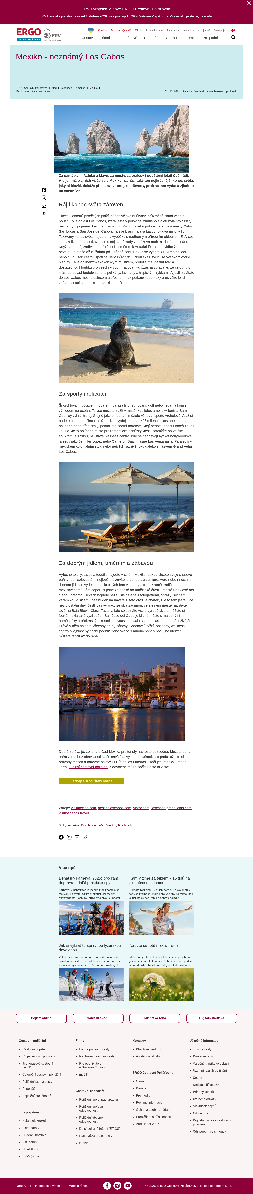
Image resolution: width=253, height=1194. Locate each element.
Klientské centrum (148, 1049)
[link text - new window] (44, 190)
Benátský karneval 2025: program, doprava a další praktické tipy (89, 880)
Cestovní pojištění (96, 38)
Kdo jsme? (204, 30)
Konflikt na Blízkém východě (114, 30)
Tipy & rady (230, 91)
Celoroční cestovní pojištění (41, 1074)
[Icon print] (44, 221)
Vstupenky (29, 1142)
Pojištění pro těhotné (36, 1096)
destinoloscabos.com (114, 808)
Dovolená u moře (203, 91)
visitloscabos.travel (74, 813)
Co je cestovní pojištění (38, 1056)
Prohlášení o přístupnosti (153, 1116)
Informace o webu (47, 1185)
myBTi (83, 1074)
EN (233, 30)
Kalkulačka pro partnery (95, 1135)
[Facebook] (107, 1186)
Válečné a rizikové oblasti (211, 1063)
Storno (171, 38)
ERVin (138, 30)
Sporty (197, 1077)
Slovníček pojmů (204, 1106)
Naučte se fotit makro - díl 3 (153, 945)
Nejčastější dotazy (206, 1084)
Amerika (187, 91)
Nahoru (21, 1185)
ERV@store (30, 1156)
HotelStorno (30, 1149)
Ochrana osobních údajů (153, 1109)
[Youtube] (128, 1186)
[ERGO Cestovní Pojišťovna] (39, 34)
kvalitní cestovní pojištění (88, 767)
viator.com (141, 808)
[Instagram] (117, 1186)
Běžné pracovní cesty (94, 1049)
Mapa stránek (78, 1185)
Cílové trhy (200, 1113)
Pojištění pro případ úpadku (98, 1099)
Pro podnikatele (215, 38)
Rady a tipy (173, 30)
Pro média (143, 1095)
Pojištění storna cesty (37, 1081)
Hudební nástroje (34, 1135)
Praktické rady (203, 1056)
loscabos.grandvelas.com (171, 808)
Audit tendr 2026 (147, 1124)
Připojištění (30, 1088)
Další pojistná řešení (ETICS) (99, 1128)
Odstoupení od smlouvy (209, 1131)
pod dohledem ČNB (218, 1185)
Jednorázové (127, 38)
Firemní (190, 38)
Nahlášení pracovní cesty (97, 1056)
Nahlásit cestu (154, 30)
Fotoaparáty (30, 1128)
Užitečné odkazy (204, 1099)
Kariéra (141, 1088)
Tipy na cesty (202, 1049)
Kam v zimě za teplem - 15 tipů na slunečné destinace (159, 880)
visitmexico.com (83, 808)
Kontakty (189, 30)
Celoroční (151, 38)
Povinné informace (149, 1102)
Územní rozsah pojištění (210, 1070)
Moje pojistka (221, 30)
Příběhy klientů (203, 1092)
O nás (140, 1081)
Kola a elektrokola (35, 1120)
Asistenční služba (148, 1056)
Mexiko (218, 91)
